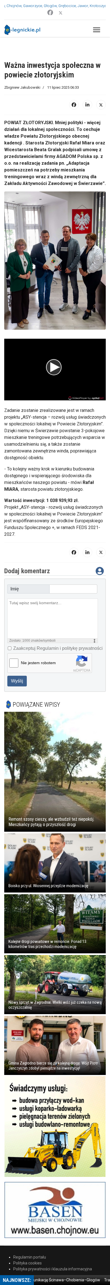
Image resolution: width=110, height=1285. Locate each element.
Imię (14, 602)
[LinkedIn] (87, 118)
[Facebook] (50, 12)
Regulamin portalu (29, 1270)
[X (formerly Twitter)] (101, 118)
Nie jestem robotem (38, 676)
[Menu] (95, 29)
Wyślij (17, 694)
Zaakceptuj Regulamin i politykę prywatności (58, 661)
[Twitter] (61, 12)
